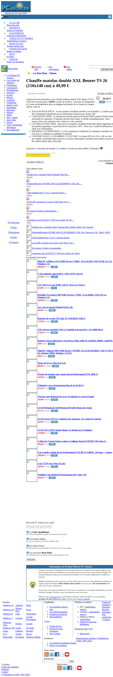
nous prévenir (55, 597)
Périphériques (12, 90)
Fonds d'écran (55, 626)
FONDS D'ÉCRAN (17, 50)
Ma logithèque (55, 617)
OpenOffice (31, 614)
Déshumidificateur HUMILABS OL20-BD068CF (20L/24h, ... (54, 183)
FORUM (15, 60)
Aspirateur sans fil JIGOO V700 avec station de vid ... (50, 220)
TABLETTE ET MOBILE (20, 39)
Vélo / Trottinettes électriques (14, 126)
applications (90, 607)
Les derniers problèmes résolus (62, 643)
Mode (9, 115)
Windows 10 (8, 610)
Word (28, 605)
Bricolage (11, 110)
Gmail (18, 628)
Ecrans (10, 95)
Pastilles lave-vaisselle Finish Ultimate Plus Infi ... (48, 174)
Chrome (18, 618)
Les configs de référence (13, 81)
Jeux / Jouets (12, 117)
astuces (83, 609)
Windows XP (9, 628)
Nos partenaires (106, 615)
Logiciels (11, 100)
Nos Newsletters (54, 68)
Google (29, 624)
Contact (106, 619)
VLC (5, 634)
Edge (17, 614)
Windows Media (33, 637)
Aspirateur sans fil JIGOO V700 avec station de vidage (56, 253)
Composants (12, 88)
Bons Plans (13, 68)
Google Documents (31, 618)
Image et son (12, 105)
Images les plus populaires (56, 630)
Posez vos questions (58, 645)
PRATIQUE (15, 29)
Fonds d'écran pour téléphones (88, 623)
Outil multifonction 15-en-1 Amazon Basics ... (47, 193)
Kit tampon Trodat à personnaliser (46, 248)
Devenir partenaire (106, 611)
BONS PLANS (15, 44)
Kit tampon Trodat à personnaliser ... (42, 211)
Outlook (19, 631)
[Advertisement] (14, 177)
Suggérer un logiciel (58, 614)
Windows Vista (7, 623)
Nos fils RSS (37, 68)
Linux (5, 631)
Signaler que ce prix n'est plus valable (38, 155)
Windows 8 (8, 614)
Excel (28, 610)
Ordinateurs (12, 85)
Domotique (11, 107)
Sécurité (29, 631)
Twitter (18, 634)
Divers (9, 122)
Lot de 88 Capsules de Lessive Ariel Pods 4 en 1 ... (49, 202)
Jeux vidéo (11, 120)
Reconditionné (13, 130)
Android (19, 605)
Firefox (18, 624)
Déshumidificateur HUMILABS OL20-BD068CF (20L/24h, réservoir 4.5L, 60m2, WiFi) (71, 232)
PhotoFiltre (8, 637)
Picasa (29, 634)
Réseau (10, 97)
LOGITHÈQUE (16, 34)
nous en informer (83, 599)
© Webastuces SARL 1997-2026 (15, 674)
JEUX (11, 55)
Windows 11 (8, 605)
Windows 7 (8, 618)
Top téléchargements (58, 612)
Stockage (11, 93)
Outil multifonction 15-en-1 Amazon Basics (51, 238)
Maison (10, 112)
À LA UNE (13, 24)
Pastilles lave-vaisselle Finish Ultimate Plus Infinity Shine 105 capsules (62, 227)
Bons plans (85, 633)
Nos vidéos (69, 68)
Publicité (106, 607)
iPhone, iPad (18, 609)
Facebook (19, 637)
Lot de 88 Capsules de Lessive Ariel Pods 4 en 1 (53, 243)
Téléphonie (11, 102)
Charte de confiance (106, 603)
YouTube (30, 628)
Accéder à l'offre (34, 162)
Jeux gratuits (54, 633)
